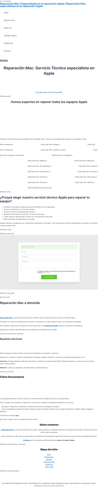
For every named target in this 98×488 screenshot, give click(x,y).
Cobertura (49, 464)
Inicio (49, 454)
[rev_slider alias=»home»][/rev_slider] (49, 92)
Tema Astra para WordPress (54, 486)
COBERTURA (8, 43)
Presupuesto (49, 457)
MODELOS (7, 28)
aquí (17, 415)
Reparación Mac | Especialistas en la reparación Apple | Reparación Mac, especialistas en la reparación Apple (43, 5)
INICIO (6, 13)
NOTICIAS (7, 51)
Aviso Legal (49, 467)
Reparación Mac (6, 318)
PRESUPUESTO (9, 20)
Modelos (49, 459)
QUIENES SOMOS (10, 36)
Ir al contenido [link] (5, 1)
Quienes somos (49, 462)
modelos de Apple (51, 326)
